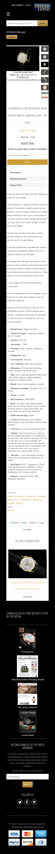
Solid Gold (26, 500)
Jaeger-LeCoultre (27, 130)
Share (24, 523)
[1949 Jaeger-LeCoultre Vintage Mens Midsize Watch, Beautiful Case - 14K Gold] (22, 58)
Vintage (19, 503)
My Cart (21, 32)
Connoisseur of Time (25, 824)
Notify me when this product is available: (27, 149)
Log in (27, 5)
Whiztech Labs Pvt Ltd (33, 827)
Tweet (15, 523)
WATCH (10, 510)
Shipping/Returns (18, 179)
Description (15, 172)
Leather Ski (30, 496)
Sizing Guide (16, 185)
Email (28, 530)
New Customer (17, 5)
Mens (17, 500)
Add (42, 523)
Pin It (33, 523)
